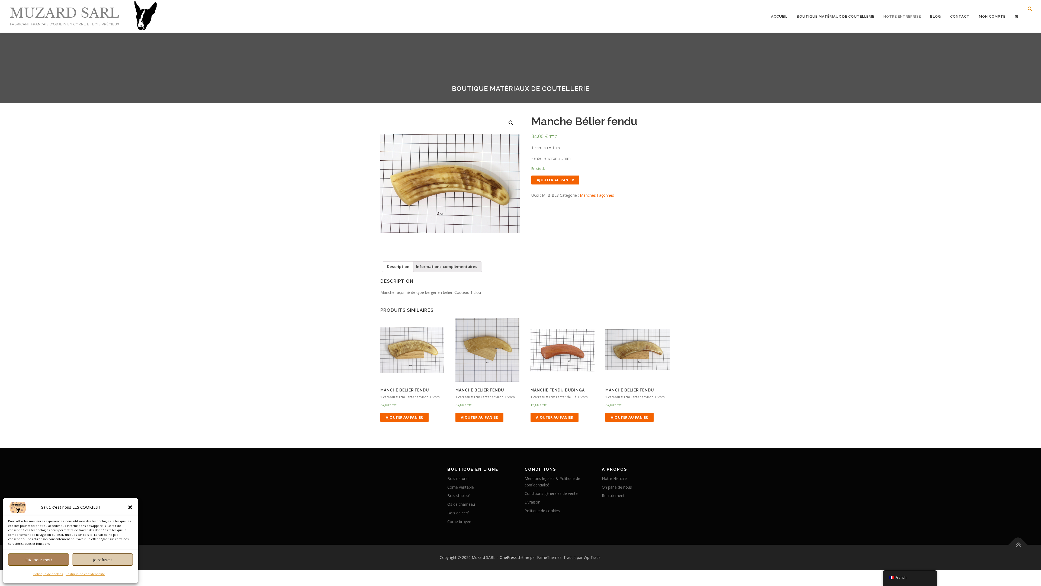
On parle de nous (617, 487)
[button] (130, 507)
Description (398, 266)
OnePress (508, 557)
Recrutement (613, 495)
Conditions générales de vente (551, 493)
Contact (960, 16)
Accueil (779, 16)
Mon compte (992, 16)
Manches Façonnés (597, 195)
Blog (935, 16)
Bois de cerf (457, 512)
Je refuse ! (102, 559)
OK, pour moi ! (38, 559)
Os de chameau (461, 504)
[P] (1016, 16)
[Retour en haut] (1018, 544)
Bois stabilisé (458, 495)
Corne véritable (460, 487)
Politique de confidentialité (85, 574)
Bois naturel (457, 478)
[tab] (398, 266)
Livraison (532, 502)
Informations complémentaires (446, 266)
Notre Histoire (614, 478)
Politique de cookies (48, 574)
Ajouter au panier (555, 179)
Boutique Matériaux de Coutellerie (835, 16)
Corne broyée (459, 521)
